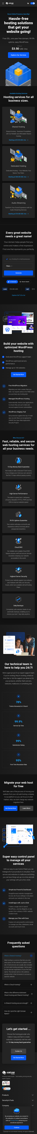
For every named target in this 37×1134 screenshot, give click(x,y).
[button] (18, 266)
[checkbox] (6, 276)
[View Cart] (28, 3)
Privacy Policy (14, 1120)
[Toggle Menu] (2, 3)
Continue (16, 1127)
